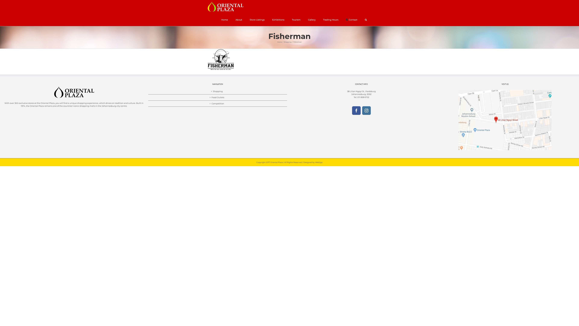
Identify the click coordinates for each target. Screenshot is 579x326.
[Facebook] (356, 110)
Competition (218, 103)
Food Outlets (218, 97)
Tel (355, 97)
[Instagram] (366, 110)
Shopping (218, 91)
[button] (366, 19)
